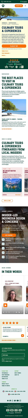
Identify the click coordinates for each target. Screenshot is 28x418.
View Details (17, 194)
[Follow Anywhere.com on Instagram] (20, 400)
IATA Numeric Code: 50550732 (14, 405)
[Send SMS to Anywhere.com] (10, 400)
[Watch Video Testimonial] (22, 335)
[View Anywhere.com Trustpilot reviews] (23, 1)
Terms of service (6, 385)
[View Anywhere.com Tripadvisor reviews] (18, 64)
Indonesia (4, 23)
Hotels (3, 55)
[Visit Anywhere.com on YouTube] (18, 400)
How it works (18, 373)
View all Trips (7, 200)
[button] (3, 312)
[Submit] (23, 355)
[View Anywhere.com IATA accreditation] (6, 67)
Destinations (12, 23)
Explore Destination (6, 129)
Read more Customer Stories (8, 340)
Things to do (5, 51)
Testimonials (5, 373)
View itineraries (5, 53)
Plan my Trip (19, 5)
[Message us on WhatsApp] (12, 400)
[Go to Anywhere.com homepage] (3, 5)
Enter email (5, 355)
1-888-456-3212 (7, 1)
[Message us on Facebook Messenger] (15, 401)
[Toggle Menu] (25, 6)
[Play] (5, 305)
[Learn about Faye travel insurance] (11, 67)
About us (17, 375)
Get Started (8, 235)
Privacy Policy (9, 361)
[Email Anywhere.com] (8, 400)
